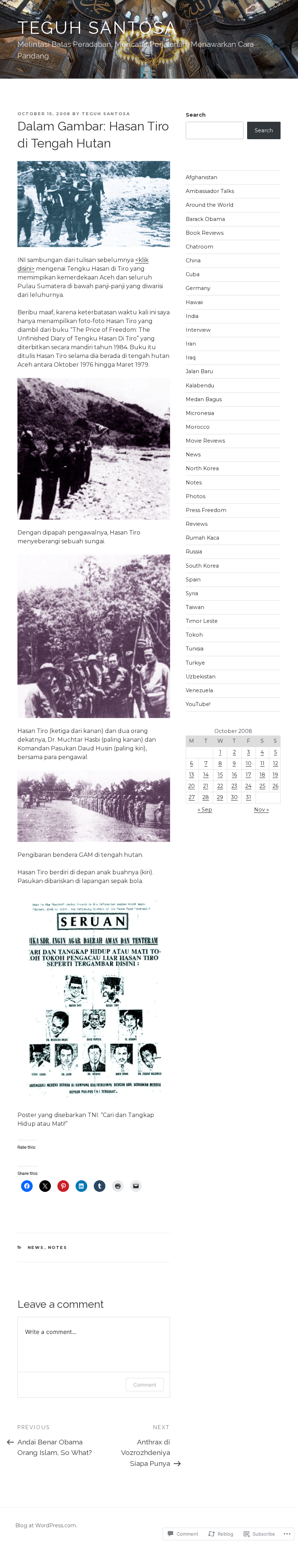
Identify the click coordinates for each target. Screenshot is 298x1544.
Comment (144, 1385)
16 (234, 774)
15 (220, 774)
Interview (198, 330)
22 (220, 786)
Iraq (191, 357)
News (36, 1247)
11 (262, 763)
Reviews (197, 524)
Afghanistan (201, 177)
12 (275, 763)
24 (248, 786)
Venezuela (199, 690)
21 (205, 786)
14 (206, 774)
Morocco (198, 427)
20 (191, 786)
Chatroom (199, 246)
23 (234, 786)
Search (196, 115)
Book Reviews (205, 233)
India (192, 316)
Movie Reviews (205, 441)
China (193, 260)
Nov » (261, 809)
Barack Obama (205, 219)
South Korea (202, 566)
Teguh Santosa (97, 28)
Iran (191, 343)
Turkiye (195, 663)
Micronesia (200, 413)
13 (191, 774)
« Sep (205, 809)
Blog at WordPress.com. (46, 1525)
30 (234, 797)
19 (275, 774)
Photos (195, 496)
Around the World (209, 205)
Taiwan (195, 607)
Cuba (193, 274)
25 (262, 786)
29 (220, 797)
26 (275, 786)
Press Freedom (206, 510)
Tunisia (195, 648)
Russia (194, 551)
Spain (193, 579)
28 (205, 797)
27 (192, 797)
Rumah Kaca (202, 538)
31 (248, 797)
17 (248, 774)
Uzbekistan (201, 676)
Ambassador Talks (210, 191)
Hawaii (194, 302)
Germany (198, 288)
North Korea (202, 468)
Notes (58, 1247)
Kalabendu (200, 385)
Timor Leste (202, 621)
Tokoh (194, 635)
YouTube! (198, 704)
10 (248, 763)
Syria (192, 593)
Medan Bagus (204, 399)
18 (262, 774)
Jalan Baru (199, 371)
